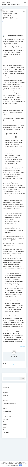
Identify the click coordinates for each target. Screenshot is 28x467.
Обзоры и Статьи (7, 416)
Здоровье (6, 2)
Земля (4, 398)
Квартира (5, 406)
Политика (5, 419)
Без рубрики (6, 387)
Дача (4, 390)
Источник (22, 347)
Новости (5, 414)
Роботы (5, 424)
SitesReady (14, 356)
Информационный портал (9, 403)
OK (21, 465)
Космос (5, 408)
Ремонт (5, 421)
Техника (5, 429)
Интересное (6, 400)
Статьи (5, 427)
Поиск (4, 376)
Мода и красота (7, 411)
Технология (6, 432)
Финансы (5, 435)
